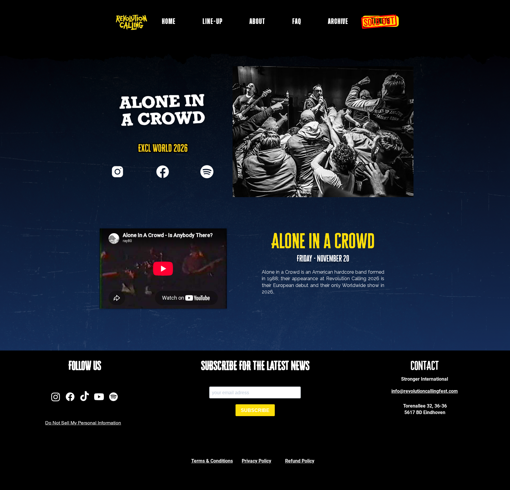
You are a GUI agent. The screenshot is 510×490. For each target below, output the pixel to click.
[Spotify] (113, 397)
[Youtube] (99, 397)
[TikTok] (84, 397)
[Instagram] (55, 397)
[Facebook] (70, 397)
